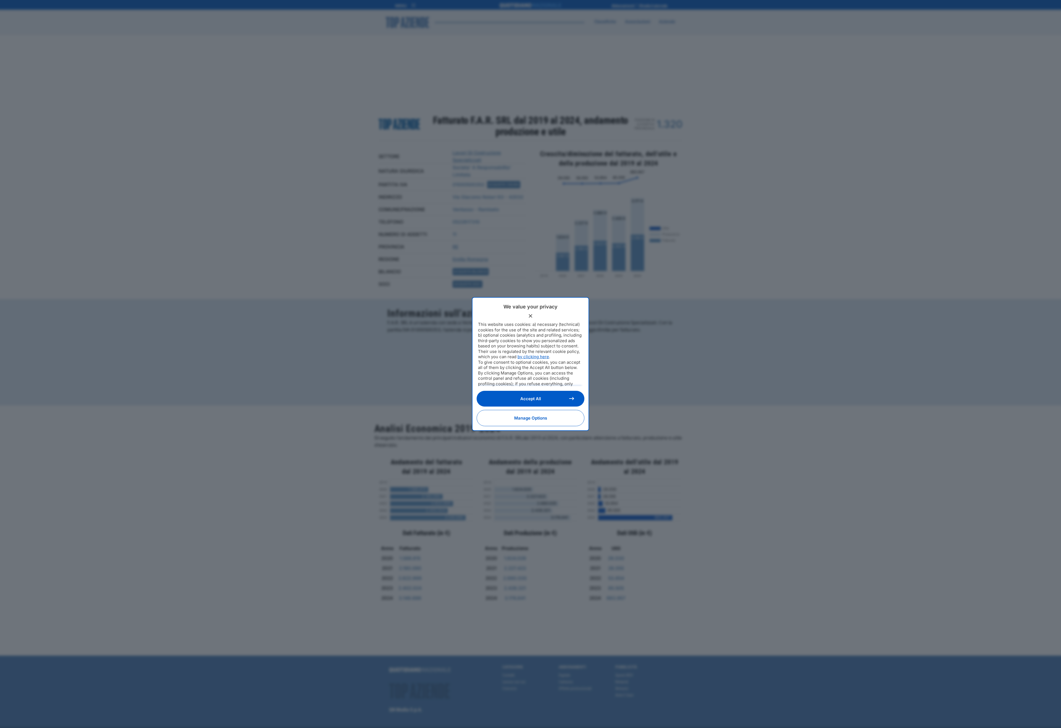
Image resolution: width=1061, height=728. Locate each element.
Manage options (530, 418)
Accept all (530, 398)
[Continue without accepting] (530, 316)
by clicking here (533, 356)
